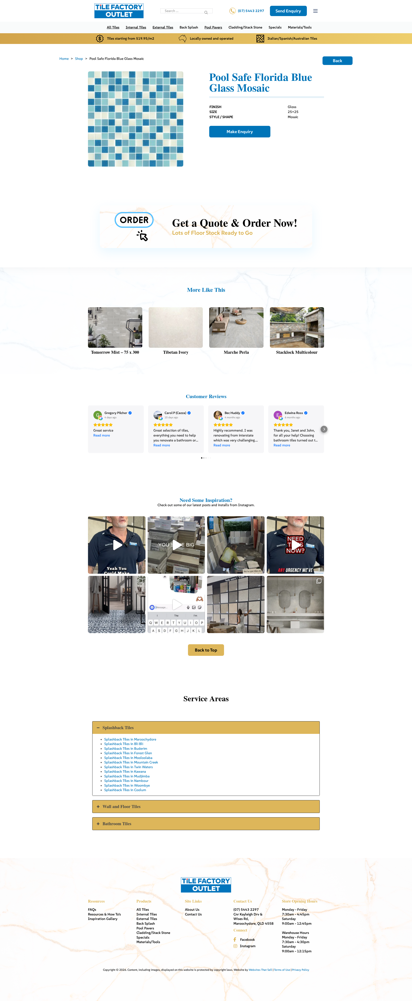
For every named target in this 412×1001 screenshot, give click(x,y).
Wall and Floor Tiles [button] (122, 806)
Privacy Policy (300, 970)
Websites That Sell (260, 970)
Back (337, 60)
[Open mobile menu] (315, 11)
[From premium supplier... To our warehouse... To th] (116, 604)
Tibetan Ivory (175, 352)
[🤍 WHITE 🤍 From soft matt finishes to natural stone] (295, 604)
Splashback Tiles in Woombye (127, 785)
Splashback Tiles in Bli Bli (123, 744)
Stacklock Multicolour (297, 352)
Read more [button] (101, 435)
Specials (275, 27)
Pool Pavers (213, 27)
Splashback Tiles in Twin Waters (128, 767)
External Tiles (163, 27)
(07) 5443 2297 (251, 11)
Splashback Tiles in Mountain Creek (131, 762)
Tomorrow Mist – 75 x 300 (115, 352)
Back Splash (189, 27)
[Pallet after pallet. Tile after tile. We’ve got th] (295, 545)
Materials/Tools (300, 27)
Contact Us (193, 914)
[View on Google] (97, 415)
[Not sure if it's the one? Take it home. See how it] (236, 604)
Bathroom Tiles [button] (117, 823)
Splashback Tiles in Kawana (125, 771)
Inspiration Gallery (102, 919)
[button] (88, 429)
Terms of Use (282, 970)
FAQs (92, 909)
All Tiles (113, 27)
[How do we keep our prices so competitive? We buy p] (176, 545)
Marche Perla (236, 352)
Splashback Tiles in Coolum (125, 790)
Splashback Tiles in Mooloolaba (128, 758)
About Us (192, 909)
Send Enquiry (288, 11)
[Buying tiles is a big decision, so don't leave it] (116, 545)
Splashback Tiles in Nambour (126, 780)
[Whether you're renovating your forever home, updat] (236, 545)
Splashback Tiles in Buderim (125, 748)
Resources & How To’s (104, 914)
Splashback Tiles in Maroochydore (130, 739)
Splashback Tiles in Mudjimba (127, 776)
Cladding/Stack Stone (245, 27)
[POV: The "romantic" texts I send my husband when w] (176, 604)
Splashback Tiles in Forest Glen (128, 753)
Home (64, 58)
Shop (79, 58)
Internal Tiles (136, 27)
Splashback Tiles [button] (118, 727)
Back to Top (206, 650)
